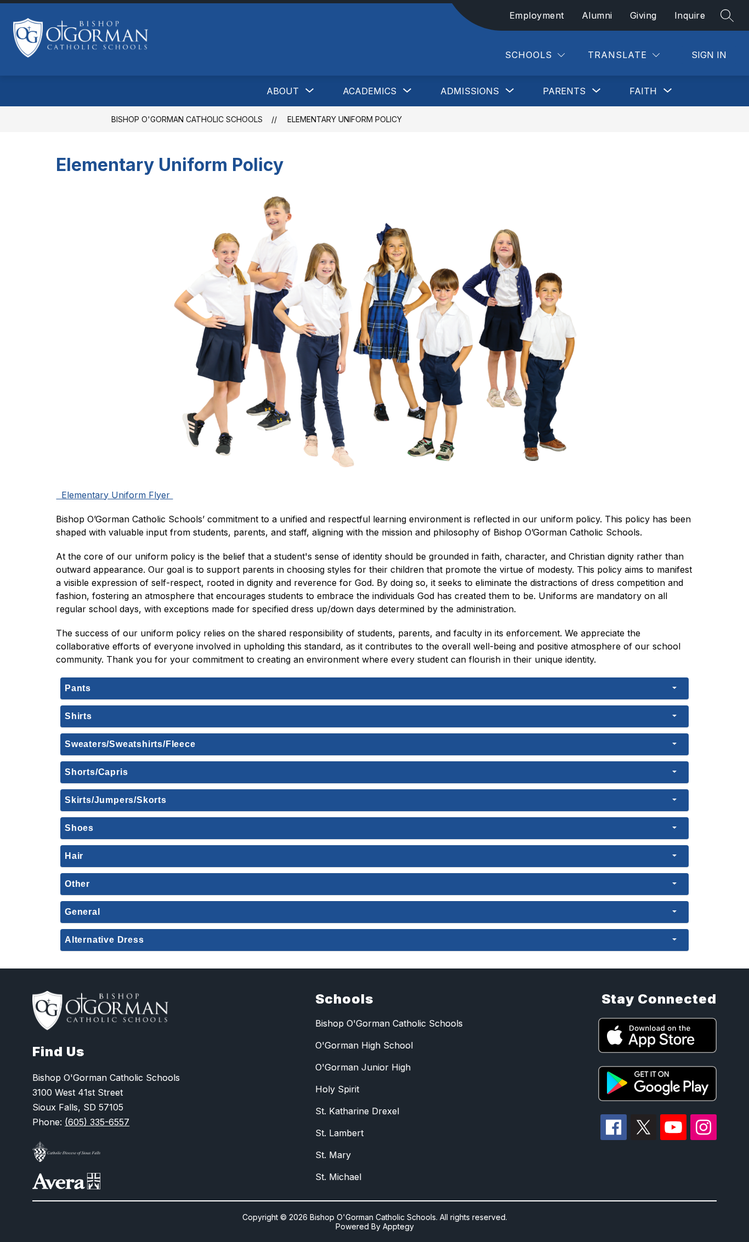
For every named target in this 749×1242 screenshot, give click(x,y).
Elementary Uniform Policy (344, 119)
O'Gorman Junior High (363, 1067)
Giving (643, 15)
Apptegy (398, 1226)
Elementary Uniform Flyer (114, 494)
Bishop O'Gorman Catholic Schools (187, 119)
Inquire (690, 15)
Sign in (709, 54)
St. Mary (333, 1154)
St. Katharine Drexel (357, 1111)
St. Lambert (339, 1132)
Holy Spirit (337, 1089)
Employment (536, 15)
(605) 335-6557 (97, 1121)
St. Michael (338, 1176)
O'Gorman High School (364, 1045)
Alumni (597, 15)
